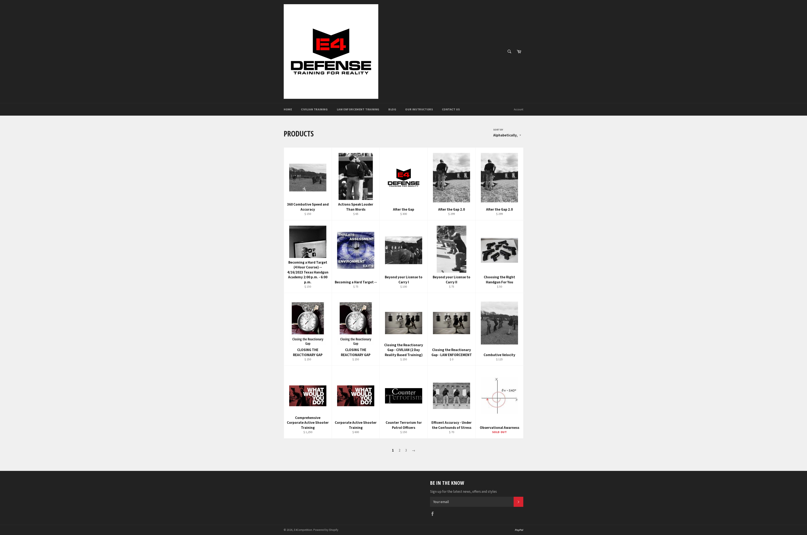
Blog (392, 109)
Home (288, 109)
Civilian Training (314, 109)
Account (518, 109)
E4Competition (303, 530)
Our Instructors (419, 109)
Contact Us (451, 109)
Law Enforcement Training (358, 109)
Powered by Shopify (325, 530)
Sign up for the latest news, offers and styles (463, 491)
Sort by (498, 129)
